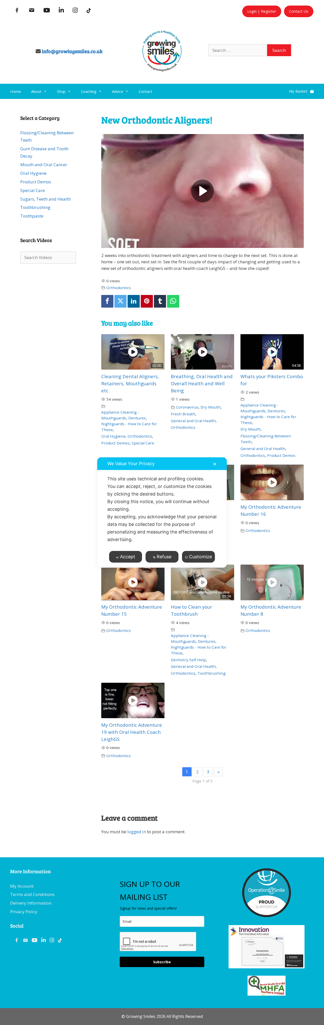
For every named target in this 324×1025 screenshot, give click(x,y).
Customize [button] (200, 556)
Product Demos (115, 442)
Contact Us (298, 11)
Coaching (88, 91)
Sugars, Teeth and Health (45, 199)
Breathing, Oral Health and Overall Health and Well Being (202, 383)
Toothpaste (31, 216)
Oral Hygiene (113, 436)
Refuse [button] (164, 556)
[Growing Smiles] (162, 70)
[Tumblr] (160, 301)
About (36, 91)
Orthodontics (118, 287)
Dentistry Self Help (188, 659)
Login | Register (261, 11)
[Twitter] (120, 301)
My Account (22, 886)
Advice (117, 91)
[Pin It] (147, 301)
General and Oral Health (193, 420)
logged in (136, 832)
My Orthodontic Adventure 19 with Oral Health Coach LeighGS (131, 732)
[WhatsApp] (173, 301)
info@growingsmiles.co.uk (72, 51)
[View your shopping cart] (301, 89)
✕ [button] (215, 464)
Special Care (143, 442)
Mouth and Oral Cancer (43, 164)
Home (15, 91)
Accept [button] (127, 556)
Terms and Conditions (32, 894)
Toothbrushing (211, 673)
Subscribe (162, 961)
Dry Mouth (210, 407)
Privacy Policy (23, 911)
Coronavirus (187, 407)
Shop (61, 91)
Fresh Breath (183, 413)
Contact (145, 91)
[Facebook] (107, 301)
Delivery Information (30, 903)
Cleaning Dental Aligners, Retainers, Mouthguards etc (130, 383)
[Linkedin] (134, 301)
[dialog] (162, 512)
